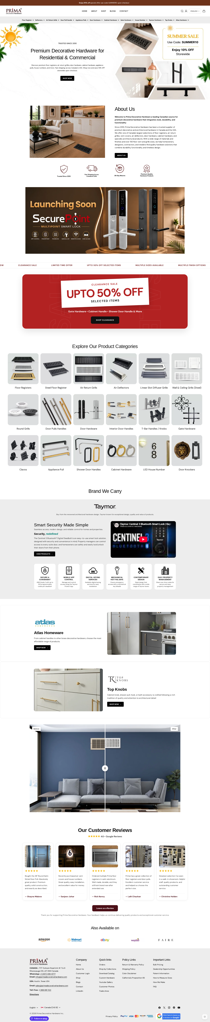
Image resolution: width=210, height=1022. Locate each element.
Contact (79, 986)
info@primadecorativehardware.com (51, 977)
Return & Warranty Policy (133, 964)
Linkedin (79, 991)
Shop (78, 978)
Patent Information (161, 973)
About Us (121, 155)
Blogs (78, 982)
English (33, 1007)
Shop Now (67, 78)
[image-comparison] (105, 768)
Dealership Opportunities (164, 969)
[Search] (182, 11)
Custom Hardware (107, 978)
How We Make (159, 982)
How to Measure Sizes (162, 978)
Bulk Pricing (158, 964)
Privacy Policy (112, 1016)
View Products (44, 554)
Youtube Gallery (106, 982)
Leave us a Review (105, 908)
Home (78, 964)
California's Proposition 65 (133, 978)
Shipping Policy (128, 969)
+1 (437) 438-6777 (48, 974)
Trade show (104, 991)
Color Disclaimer (129, 973)
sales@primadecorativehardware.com (51, 985)
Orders (102, 964)
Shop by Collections (107, 969)
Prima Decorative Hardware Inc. (50, 1013)
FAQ (155, 986)
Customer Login (83, 973)
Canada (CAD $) (51, 1007)
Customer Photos (106, 986)
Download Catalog (106, 973)
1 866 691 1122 (45, 990)
